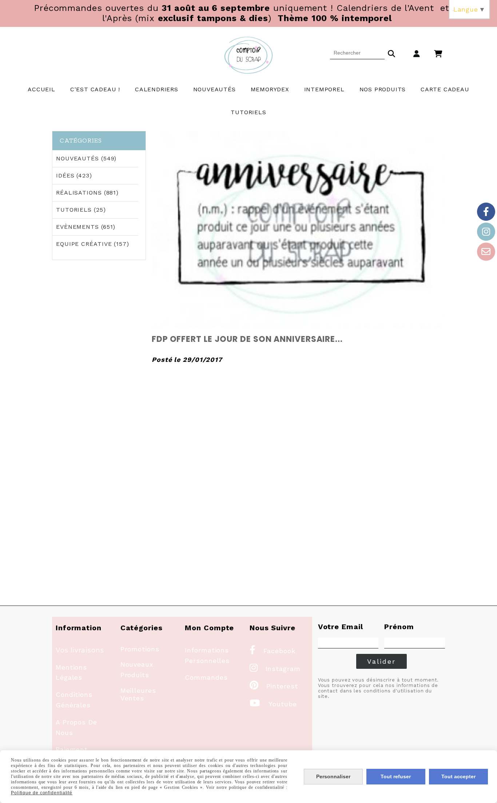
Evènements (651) (85, 226)
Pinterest (274, 686)
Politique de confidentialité (41, 792)
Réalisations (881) (87, 192)
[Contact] (486, 252)
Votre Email (340, 626)
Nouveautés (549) (86, 158)
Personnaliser (333, 776)
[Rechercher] (391, 52)
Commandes (206, 677)
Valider (381, 661)
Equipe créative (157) (92, 243)
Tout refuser (396, 776)
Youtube (273, 704)
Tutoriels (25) (81, 209)
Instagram (275, 668)
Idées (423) (74, 175)
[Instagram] (486, 232)
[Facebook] (486, 212)
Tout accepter (458, 776)
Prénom (399, 626)
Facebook (272, 651)
